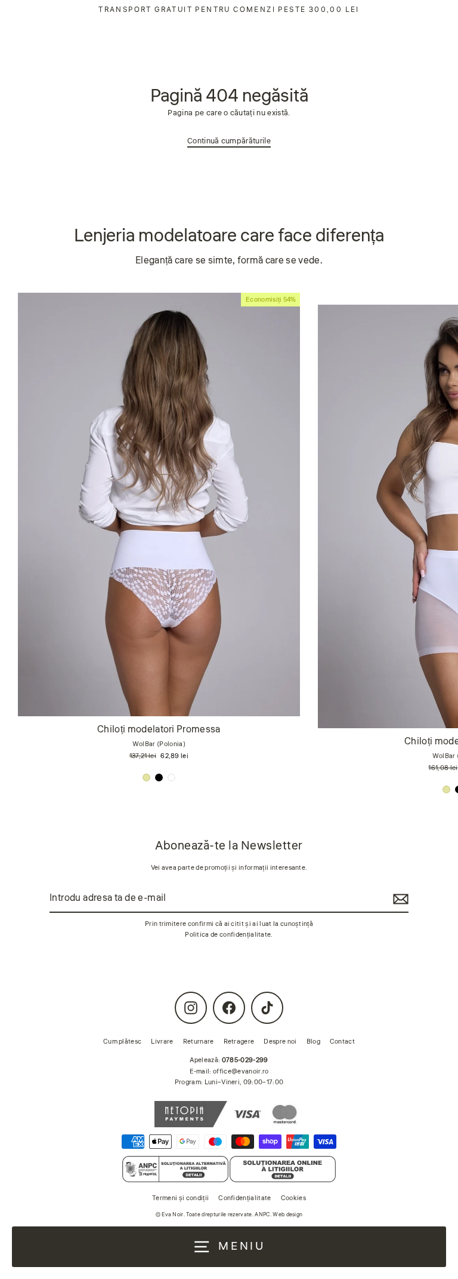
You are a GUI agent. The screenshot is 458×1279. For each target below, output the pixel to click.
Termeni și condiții (180, 1198)
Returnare (198, 1041)
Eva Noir (173, 1215)
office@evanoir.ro (240, 1071)
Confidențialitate (244, 1198)
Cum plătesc (122, 1041)
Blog (313, 1041)
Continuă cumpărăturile (229, 141)
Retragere (239, 1041)
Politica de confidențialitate (228, 934)
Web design (287, 1215)
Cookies (293, 1198)
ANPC (262, 1215)
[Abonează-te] (399, 898)
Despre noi (280, 1041)
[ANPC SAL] (175, 1169)
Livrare (162, 1041)
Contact (342, 1041)
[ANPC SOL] (282, 1169)
